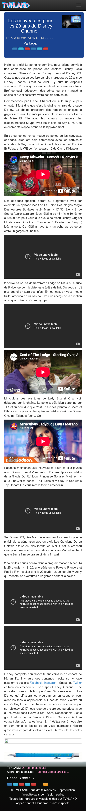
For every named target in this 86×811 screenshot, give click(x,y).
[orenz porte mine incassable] (43, 755)
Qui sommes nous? (34, 768)
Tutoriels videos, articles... (52, 772)
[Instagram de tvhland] (27, 784)
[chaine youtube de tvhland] (33, 784)
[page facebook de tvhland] (9, 784)
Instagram (50, 682)
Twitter (77, 682)
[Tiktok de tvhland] (39, 784)
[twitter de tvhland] (15, 784)
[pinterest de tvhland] (21, 784)
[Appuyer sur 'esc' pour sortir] (71, 21)
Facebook (36, 682)
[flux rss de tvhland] (45, 784)
